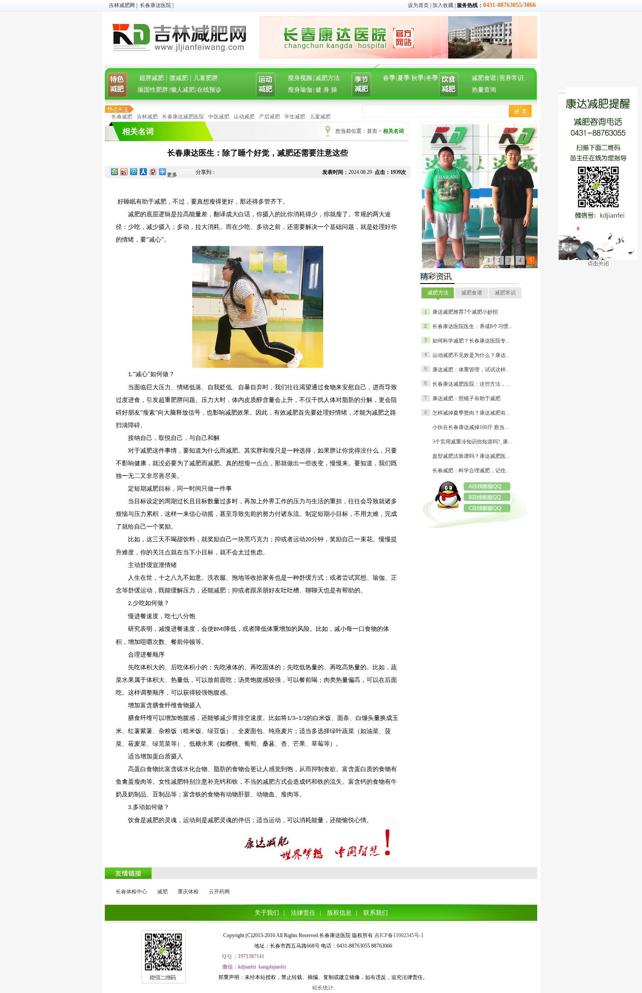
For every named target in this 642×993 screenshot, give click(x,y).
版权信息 (339, 913)
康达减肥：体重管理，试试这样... (471, 370)
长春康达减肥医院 (183, 117)
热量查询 (484, 89)
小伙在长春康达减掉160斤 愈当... (470, 427)
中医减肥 (218, 117)
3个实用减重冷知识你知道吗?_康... (472, 442)
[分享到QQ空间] (114, 171)
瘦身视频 (300, 78)
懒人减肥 (182, 89)
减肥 (162, 892)
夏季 (403, 78)
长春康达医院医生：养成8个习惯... (472, 326)
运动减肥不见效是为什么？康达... (471, 355)
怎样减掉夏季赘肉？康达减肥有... (471, 413)
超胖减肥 (151, 78)
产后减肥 (269, 117)
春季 (389, 78)
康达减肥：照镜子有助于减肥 (466, 398)
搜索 (520, 111)
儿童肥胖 (205, 78)
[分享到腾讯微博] (133, 171)
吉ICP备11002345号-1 (399, 935)
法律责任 (303, 913)
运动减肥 (244, 117)
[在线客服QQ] (490, 486)
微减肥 (178, 78)
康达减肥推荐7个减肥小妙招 (465, 312)
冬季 (432, 78)
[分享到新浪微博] (123, 171)
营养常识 (511, 78)
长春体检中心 (131, 892)
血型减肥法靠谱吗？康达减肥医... (471, 456)
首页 (372, 131)
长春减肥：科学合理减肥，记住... (471, 470)
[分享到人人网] (143, 171)
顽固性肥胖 (153, 89)
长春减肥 (121, 117)
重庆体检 (188, 892)
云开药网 (219, 892)
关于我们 (267, 913)
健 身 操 (326, 89)
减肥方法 (327, 78)
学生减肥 (294, 117)
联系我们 (375, 913)
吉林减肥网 (122, 5)
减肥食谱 (484, 78)
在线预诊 (209, 89)
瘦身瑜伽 (300, 89)
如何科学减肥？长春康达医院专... (471, 341)
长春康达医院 (155, 5)
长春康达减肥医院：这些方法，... (471, 384)
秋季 (417, 78)
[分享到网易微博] (152, 171)
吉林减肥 (147, 117)
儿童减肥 (320, 117)
